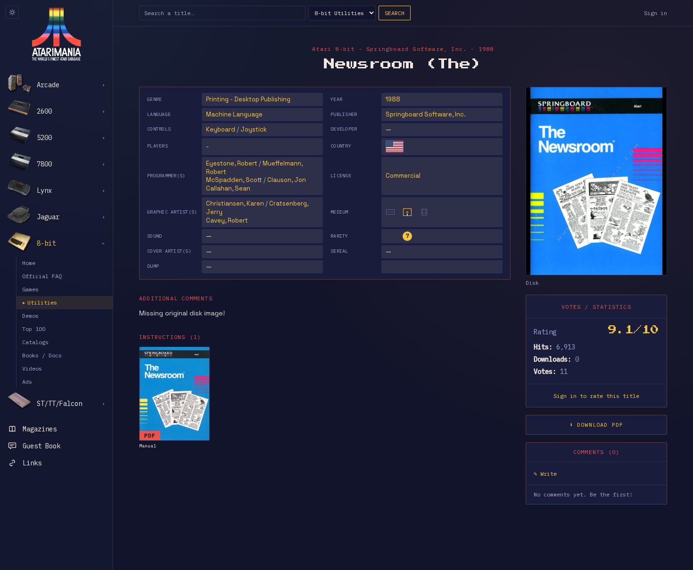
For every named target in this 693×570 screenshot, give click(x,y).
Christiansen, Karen (235, 203)
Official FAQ (42, 276)
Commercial (403, 176)
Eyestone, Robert (231, 163)
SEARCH (394, 13)
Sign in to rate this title (596, 395)
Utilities (39, 302)
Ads (27, 381)
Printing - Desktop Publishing (248, 99)
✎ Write (545, 473)
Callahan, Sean (228, 188)
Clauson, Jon (286, 180)
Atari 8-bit (333, 48)
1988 (393, 99)
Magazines (40, 429)
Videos (32, 368)
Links (32, 463)
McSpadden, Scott (234, 180)
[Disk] (407, 212)
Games (30, 289)
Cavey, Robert (227, 220)
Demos (30, 315)
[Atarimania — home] (56, 34)
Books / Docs (42, 355)
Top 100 (33, 328)
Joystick (253, 129)
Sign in (655, 13)
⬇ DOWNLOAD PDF (596, 424)
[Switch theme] (12, 12)
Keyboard (220, 129)
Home (28, 262)
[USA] (395, 146)
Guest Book (41, 446)
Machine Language (234, 114)
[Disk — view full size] (596, 181)
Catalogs (35, 342)
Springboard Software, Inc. (426, 114)
